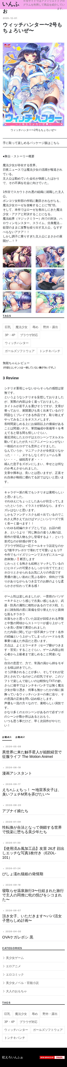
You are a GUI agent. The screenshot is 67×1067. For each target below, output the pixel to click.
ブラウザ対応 (29, 335)
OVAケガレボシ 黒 (17, 937)
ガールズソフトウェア (20, 351)
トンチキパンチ (49, 351)
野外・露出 (50, 327)
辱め (35, 327)
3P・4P (10, 335)
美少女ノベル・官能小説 (22, 982)
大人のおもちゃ (16, 991)
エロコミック (14, 974)
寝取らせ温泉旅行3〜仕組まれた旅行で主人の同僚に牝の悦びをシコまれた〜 (33, 895)
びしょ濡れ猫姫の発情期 (22, 874)
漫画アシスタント (17, 773)
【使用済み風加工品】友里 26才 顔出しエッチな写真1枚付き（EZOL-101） (33, 852)
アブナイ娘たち (15, 811)
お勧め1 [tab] (7, 737)
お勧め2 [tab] (20, 737)
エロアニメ (13, 966)
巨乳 (8, 327)
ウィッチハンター (17, 343)
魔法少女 (22, 327)
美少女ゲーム (14, 957)
